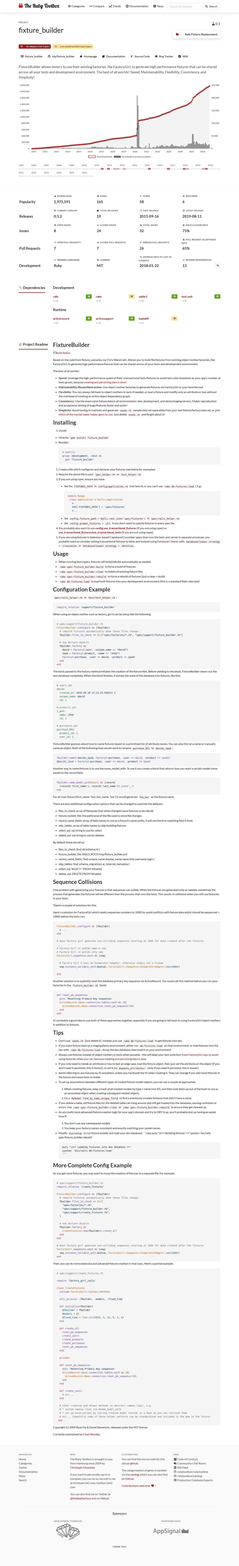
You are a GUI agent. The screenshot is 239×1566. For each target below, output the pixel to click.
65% (185, 248)
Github (104, 1498)
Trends (23, 1467)
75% (185, 231)
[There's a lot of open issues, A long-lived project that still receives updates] (132, 297)
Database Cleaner (168, 541)
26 (142, 248)
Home (22, 1459)
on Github (128, 1478)
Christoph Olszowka (82, 1467)
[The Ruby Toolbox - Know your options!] (39, 6)
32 (142, 231)
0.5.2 (58, 216)
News (22, 1475)
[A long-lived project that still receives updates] (89, 297)
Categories (25, 1463)
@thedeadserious (80, 1498)
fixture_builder (41, 30)
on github (132, 1463)
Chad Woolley (91, 1434)
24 (99, 231)
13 (184, 265)
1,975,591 (62, 202)
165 (100, 202)
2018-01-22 (149, 265)
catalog (134, 1474)
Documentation (28, 1471)
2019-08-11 (192, 216)
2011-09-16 (149, 216)
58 (142, 202)
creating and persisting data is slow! (105, 382)
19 (99, 216)
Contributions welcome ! (139, 1485)
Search (23, 1480)
